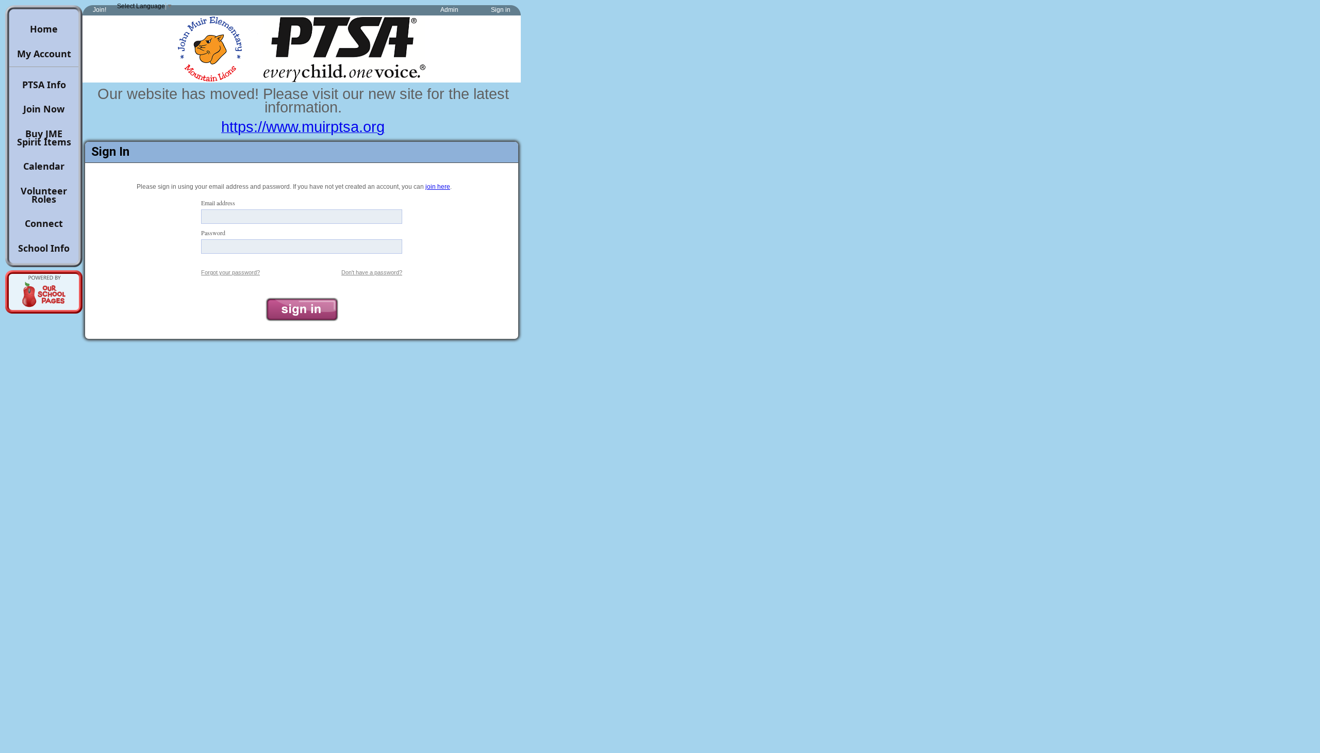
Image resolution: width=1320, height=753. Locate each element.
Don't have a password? (371, 272)
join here (437, 186)
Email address (218, 203)
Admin (449, 9)
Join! (99, 9)
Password (213, 232)
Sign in (500, 9)
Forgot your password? (230, 272)
